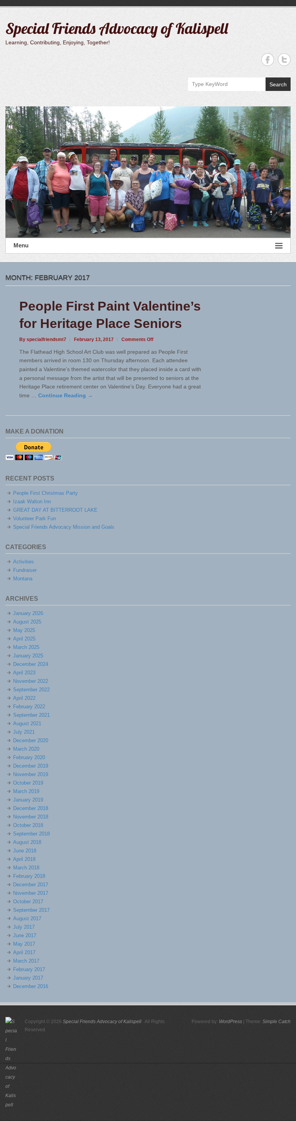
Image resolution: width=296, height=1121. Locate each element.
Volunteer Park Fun (34, 518)
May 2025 (24, 630)
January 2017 (28, 978)
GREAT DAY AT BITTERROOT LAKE (55, 510)
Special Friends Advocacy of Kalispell (116, 28)
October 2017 (28, 901)
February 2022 (29, 706)
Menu (21, 245)
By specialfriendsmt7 (42, 339)
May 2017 (24, 944)
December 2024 (30, 664)
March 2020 (26, 749)
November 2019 (30, 774)
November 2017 (30, 893)
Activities (23, 562)
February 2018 (29, 876)
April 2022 (24, 698)
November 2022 (30, 681)
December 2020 (30, 740)
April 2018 (24, 859)
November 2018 (30, 817)
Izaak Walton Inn (32, 501)
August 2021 (27, 723)
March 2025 (26, 647)
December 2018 (30, 808)
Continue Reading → (65, 395)
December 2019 (30, 766)
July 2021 (24, 732)
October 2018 (28, 825)
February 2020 (29, 757)
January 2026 (28, 613)
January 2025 (28, 656)
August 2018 (27, 842)
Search (278, 84)
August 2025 (27, 622)
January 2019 (28, 800)
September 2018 (31, 834)
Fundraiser (25, 570)
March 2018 (26, 868)
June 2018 (24, 851)
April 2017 (24, 952)
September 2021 (31, 715)
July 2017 (24, 927)
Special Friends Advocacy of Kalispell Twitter (284, 59)
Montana (22, 579)
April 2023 (24, 673)
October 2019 (28, 783)
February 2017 (29, 969)
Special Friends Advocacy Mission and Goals (63, 527)
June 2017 (24, 935)
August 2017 (27, 918)
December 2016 (30, 986)
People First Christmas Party (45, 493)
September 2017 (31, 910)
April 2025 (24, 639)
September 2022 (31, 689)
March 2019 (26, 791)
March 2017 (26, 961)
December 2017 (30, 884)
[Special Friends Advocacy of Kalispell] (148, 172)
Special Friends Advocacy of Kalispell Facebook (267, 59)
